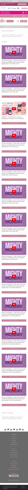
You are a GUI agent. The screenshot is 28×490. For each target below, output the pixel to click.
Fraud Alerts (14, 467)
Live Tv (14, 448)
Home (14, 436)
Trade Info (18, 16)
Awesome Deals (14, 452)
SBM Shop (14, 442)
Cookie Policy (14, 465)
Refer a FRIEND (22, 4)
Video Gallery (14, 454)
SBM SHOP (10, 21)
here (6, 488)
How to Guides (14, 456)
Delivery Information (14, 469)
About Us (14, 438)
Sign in (25, 16)
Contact (14, 440)
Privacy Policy (14, 463)
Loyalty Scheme (14, 444)
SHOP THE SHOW (14, 68)
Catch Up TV (14, 450)
